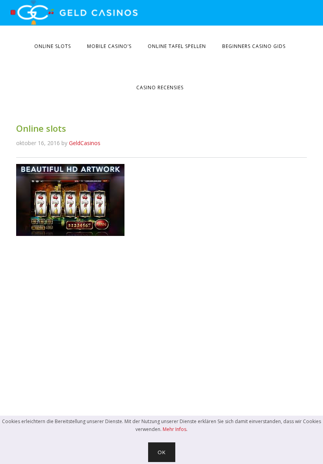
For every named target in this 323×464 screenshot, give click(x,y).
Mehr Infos (174, 429)
